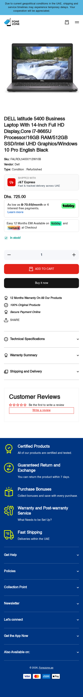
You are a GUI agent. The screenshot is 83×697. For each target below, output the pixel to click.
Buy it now (41, 283)
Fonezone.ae (46, 668)
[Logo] (12, 22)
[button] (67, 22)
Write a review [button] (41, 410)
